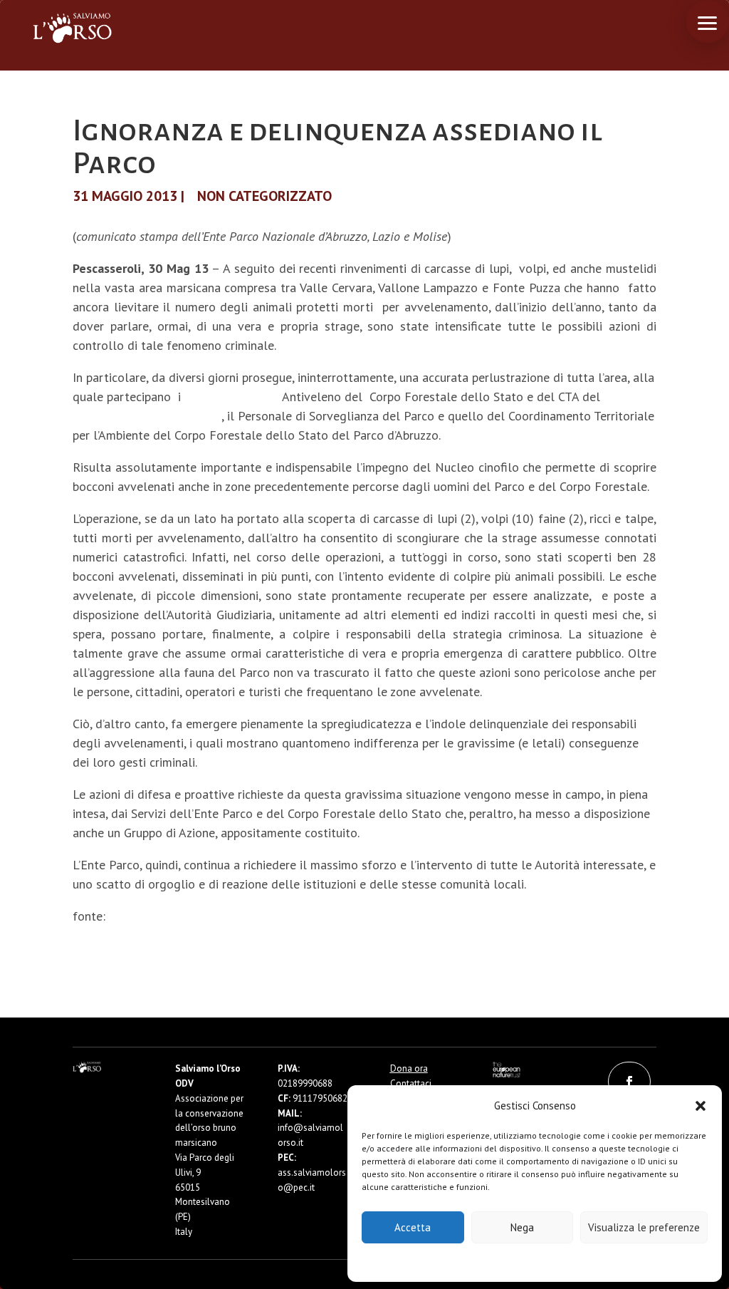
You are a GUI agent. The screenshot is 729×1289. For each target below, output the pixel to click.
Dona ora (409, 1068)
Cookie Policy (492, 1261)
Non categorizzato (264, 196)
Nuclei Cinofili (232, 396)
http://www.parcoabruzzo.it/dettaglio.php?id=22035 (260, 916)
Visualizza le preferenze (644, 1227)
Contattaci (410, 1083)
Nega (522, 1227)
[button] (700, 1106)
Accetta (412, 1227)
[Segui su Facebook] (629, 1082)
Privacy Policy (570, 1261)
